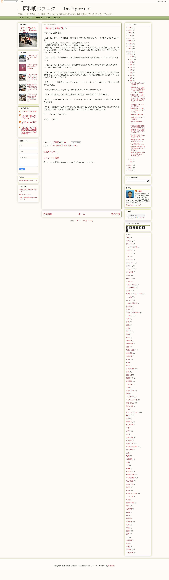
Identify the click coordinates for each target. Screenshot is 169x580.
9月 (131, 65)
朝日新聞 (59, 146)
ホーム (81, 214)
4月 (131, 78)
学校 (127, 334)
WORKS (29, 18)
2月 (131, 159)
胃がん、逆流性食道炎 (133, 312)
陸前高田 (129, 540)
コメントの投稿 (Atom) (84, 221)
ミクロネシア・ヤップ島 (28, 111)
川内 (127, 434)
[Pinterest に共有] (80, 142)
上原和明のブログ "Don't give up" (59, 8)
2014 (130, 168)
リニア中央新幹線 (131, 303)
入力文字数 (129, 496)
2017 (130, 51)
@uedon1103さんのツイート (28, 180)
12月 (131, 56)
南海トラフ (129, 484)
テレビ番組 (129, 272)
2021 (130, 41)
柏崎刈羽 (129, 509)
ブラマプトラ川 (131, 284)
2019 (130, 46)
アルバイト (129, 244)
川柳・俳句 (129, 437)
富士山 (128, 524)
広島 (127, 362)
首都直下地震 (130, 390)
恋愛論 (128, 546)
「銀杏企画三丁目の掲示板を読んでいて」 (137, 136)
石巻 (127, 428)
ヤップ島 (129, 297)
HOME (22, 18)
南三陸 (128, 487)
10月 (131, 62)
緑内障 (128, 543)
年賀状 (128, 499)
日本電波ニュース (71, 146)
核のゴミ (129, 331)
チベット (129, 266)
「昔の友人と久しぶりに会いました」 (137, 105)
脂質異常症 (129, 378)
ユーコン (129, 300)
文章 (127, 534)
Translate (141, 218)
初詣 (127, 393)
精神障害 (129, 421)
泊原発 (128, 512)
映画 (127, 319)
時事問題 (129, 381)
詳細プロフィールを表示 (133, 205)
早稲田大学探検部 (131, 446)
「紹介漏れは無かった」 (137, 144)
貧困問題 (129, 521)
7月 (131, 70)
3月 (131, 80)
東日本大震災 (130, 478)
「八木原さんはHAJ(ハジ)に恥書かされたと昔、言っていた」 (32, 98)
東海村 (128, 468)
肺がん (128, 506)
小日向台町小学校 (131, 400)
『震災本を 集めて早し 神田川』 (32, 57)
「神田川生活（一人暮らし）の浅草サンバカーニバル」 (137, 110)
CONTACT (57, 18)
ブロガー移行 (130, 287)
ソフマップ (129, 259)
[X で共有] (76, 142)
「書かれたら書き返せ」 (137, 114)
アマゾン (129, 241)
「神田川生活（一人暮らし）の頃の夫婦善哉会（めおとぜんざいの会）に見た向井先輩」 (137, 90)
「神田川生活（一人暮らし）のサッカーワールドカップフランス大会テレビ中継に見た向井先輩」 (137, 98)
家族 (127, 325)
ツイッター (129, 269)
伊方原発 (129, 306)
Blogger (111, 566)
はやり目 (129, 281)
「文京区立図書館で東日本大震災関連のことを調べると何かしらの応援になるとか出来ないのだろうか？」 (137, 129)
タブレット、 (130, 262)
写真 (127, 387)
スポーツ (129, 253)
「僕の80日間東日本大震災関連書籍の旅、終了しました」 (137, 148)
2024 (130, 33)
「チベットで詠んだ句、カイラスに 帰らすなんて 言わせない (28, 116)
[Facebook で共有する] (78, 142)
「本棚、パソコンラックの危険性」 (137, 118)
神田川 (128, 415)
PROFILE (39, 18)
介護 (127, 328)
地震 (127, 456)
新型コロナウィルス (132, 412)
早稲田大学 (129, 443)
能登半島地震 (130, 503)
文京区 (128, 531)
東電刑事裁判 (130, 474)
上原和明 (139, 191)
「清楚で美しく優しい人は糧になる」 (137, 84)
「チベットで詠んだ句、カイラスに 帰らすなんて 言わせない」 (28, 30)
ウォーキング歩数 (131, 247)
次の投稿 (48, 214)
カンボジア (129, 250)
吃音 (127, 347)
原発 (127, 359)
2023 (130, 35)
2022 (130, 38)
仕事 (127, 372)
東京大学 (129, 471)
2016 (130, 54)
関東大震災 (129, 344)
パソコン (129, 278)
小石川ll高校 (130, 396)
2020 (130, 43)
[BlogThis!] (74, 142)
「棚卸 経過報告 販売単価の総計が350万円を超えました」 (137, 154)
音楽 (127, 322)
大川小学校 (129, 450)
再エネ (128, 365)
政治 (127, 418)
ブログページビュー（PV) (134, 294)
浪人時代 (129, 549)
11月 (131, 59)
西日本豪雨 (129, 425)
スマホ (128, 256)
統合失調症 (129, 481)
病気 (127, 515)
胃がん (128, 309)
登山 (127, 465)
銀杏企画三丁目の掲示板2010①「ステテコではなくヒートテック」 (32, 88)
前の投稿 (115, 214)
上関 (127, 409)
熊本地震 (129, 356)
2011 (130, 170)
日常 (127, 490)
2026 (130, 27)
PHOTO (48, 18)
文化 (127, 528)
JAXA (128, 238)
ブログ (52, 146)
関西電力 (129, 340)
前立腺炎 (129, 440)
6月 (131, 73)
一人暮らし (129, 315)
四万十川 (129, 375)
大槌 (127, 453)
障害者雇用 (129, 406)
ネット (128, 275)
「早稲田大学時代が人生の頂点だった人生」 (137, 140)
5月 (131, 75)
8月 (131, 67)
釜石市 (128, 337)
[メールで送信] (72, 142)
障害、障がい (130, 403)
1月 (131, 162)
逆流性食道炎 (130, 350)
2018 (130, 49)
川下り (128, 431)
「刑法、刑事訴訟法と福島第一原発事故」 (32, 66)
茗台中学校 (129, 552)
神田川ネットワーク (25, 194)
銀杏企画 (129, 353)
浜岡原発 (129, 518)
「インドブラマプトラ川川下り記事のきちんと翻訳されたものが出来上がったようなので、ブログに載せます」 (28, 130)
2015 (130, 165)
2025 (130, 30)
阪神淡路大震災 (131, 368)
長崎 (127, 462)
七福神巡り (129, 384)
